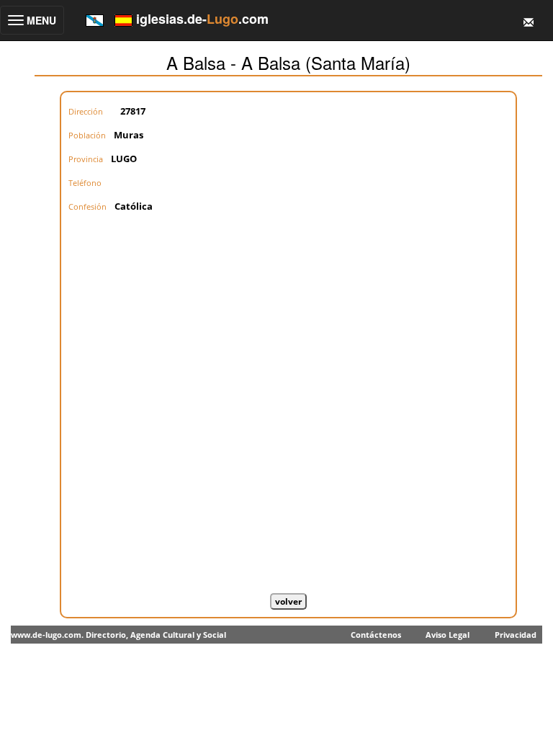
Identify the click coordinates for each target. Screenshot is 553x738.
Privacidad (515, 634)
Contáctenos (376, 634)
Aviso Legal (447, 634)
